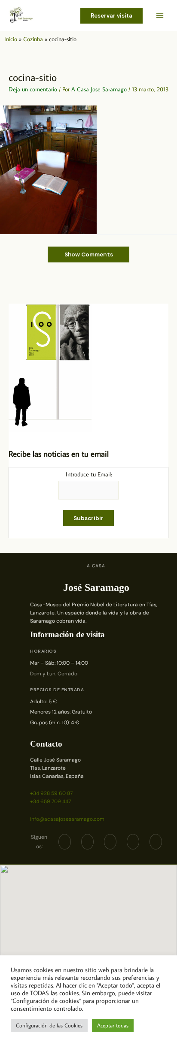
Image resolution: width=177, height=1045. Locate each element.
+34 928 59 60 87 (51, 793)
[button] (111, 16)
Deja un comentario (33, 89)
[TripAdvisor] (133, 841)
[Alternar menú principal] (160, 15)
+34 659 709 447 (50, 801)
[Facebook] (64, 841)
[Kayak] (156, 841)
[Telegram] (110, 841)
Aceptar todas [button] (112, 1025)
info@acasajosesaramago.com (67, 819)
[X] (87, 841)
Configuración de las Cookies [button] (49, 1025)
